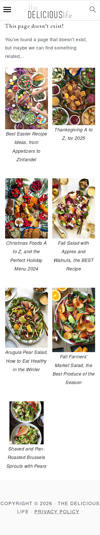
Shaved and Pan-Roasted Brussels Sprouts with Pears (26, 457)
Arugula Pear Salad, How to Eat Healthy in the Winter (26, 360)
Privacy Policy (56, 511)
